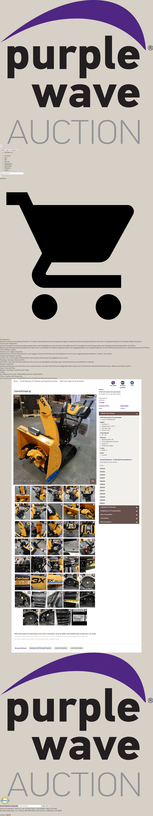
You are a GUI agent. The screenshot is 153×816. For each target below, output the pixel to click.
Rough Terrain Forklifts (105, 348)
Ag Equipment (5, 339)
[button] (76, 332)
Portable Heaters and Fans (75, 366)
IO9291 (102, 490)
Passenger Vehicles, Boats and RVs (12, 360)
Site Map (54, 809)
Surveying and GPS (139, 348)
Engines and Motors (16, 366)
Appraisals (8, 166)
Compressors (4, 366)
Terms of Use (19, 809)
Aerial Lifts (3, 346)
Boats (44, 362)
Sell (5, 160)
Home (16, 381)
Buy (5, 158)
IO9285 (102, 471)
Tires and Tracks (23, 370)
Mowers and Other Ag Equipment (102, 341)
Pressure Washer (91, 366)
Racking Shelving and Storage (44, 358)
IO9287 (102, 478)
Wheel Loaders (10, 350)
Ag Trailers (3, 374)
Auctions (7, 156)
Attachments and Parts (37, 346)
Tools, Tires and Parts (7, 368)
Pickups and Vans (74, 362)
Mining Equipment (22, 348)
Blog (47, 809)
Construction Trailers (14, 374)
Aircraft (2, 362)
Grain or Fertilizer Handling (34, 341)
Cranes (115, 346)
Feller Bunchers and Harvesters (11, 354)
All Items (3, 178)
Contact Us (8, 152)
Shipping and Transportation (111, 511)
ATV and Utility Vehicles (13, 362)
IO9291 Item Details (108, 413)
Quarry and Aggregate (73, 348)
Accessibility (40, 809)
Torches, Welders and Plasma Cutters (118, 366)
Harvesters (48, 341)
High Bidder (124, 406)
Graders (13, 348)
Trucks (54, 378)
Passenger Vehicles (61, 362)
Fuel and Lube (28, 366)
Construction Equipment (8, 343)
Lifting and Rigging (59, 366)
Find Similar (105, 518)
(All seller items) (116, 394)
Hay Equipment (57, 341)
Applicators (21, 341)
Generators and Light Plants (43, 366)
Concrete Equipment (105, 346)
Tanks (103, 366)
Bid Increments (106, 522)
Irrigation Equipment (69, 341)
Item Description (106, 514)
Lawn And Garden (61, 648)
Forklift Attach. (29, 358)
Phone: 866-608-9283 (27, 811)
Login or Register (11, 150)
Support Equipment (7, 364)
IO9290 (102, 487)
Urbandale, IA (103, 398)
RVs (81, 362)
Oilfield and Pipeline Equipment (54, 348)
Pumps (99, 366)
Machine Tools (5, 370)
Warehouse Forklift (61, 358)
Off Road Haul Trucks (36, 348)
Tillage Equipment (135, 341)
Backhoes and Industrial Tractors (56, 346)
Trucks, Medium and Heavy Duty (11, 376)
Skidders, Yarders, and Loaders (101, 354)
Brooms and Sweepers (90, 346)
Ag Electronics (5, 341)
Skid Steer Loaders (126, 348)
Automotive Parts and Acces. (32, 362)
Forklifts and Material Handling (10, 356)
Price (104, 406)
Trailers (2, 372)
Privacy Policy (30, 809)
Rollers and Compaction (89, 348)
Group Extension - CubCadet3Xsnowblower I (116, 459)
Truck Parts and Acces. (44, 378)
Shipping (7, 168)
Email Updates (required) (9, 806)
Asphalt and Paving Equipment (18, 346)
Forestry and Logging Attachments (34, 354)
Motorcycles (50, 362)
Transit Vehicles (88, 362)
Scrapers (116, 348)
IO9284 (102, 468)
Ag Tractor (13, 341)
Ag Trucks (3, 378)
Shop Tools (14, 370)
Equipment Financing (108, 507)
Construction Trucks (14, 378)
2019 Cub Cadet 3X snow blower (72, 381)
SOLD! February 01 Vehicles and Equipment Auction (39, 381)
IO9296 (102, 494)
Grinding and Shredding (54, 354)
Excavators (7, 348)
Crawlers (120, 346)
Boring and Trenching (74, 346)
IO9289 (102, 484)
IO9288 (102, 481)
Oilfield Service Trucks (28, 378)
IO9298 (102, 497)
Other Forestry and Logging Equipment (76, 354)
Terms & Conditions (7, 809)
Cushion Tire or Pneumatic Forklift (12, 358)
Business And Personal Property (40, 648)
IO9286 (102, 475)
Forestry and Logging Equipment (11, 352)
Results (7, 162)
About (6, 170)
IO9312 (102, 503)
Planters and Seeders (121, 341)
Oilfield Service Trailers (30, 374)
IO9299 (102, 500)
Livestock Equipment (83, 341)
